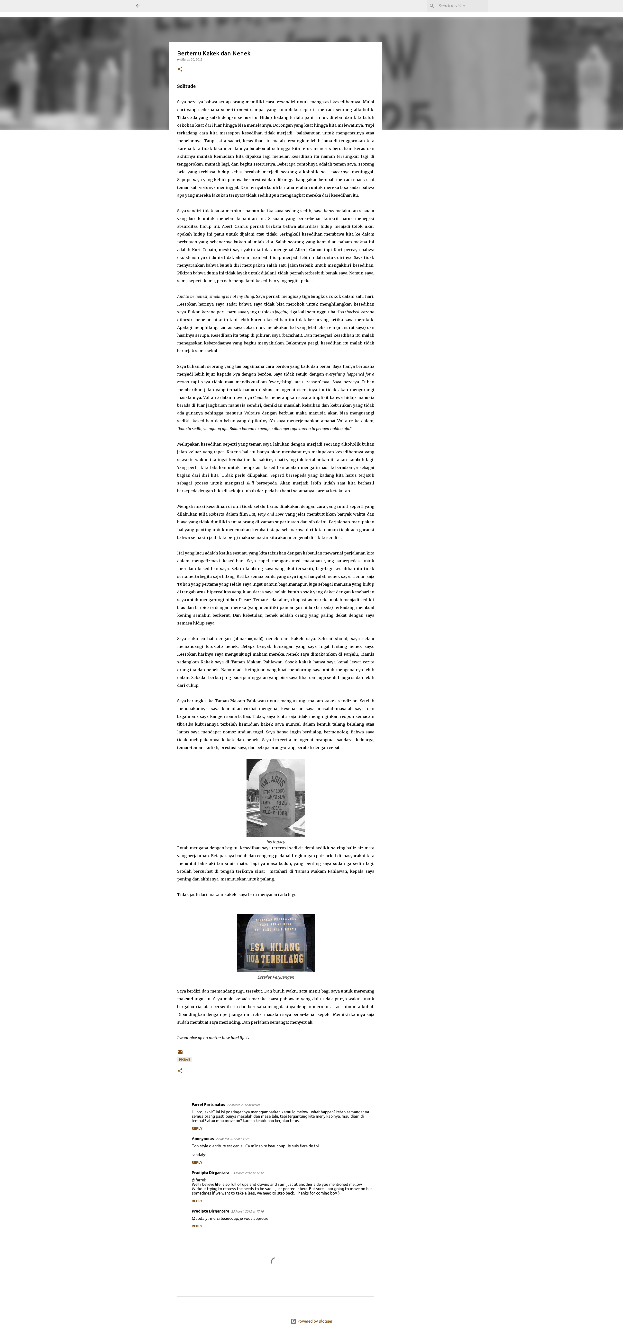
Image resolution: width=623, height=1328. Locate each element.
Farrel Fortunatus (208, 1104)
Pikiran (184, 1059)
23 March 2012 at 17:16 (247, 1211)
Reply (197, 1128)
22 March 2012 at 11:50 (232, 1139)
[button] (180, 69)
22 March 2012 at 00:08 (243, 1105)
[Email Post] (180, 1054)
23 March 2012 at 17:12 (247, 1173)
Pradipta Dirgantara (210, 1172)
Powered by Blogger (314, 1321)
